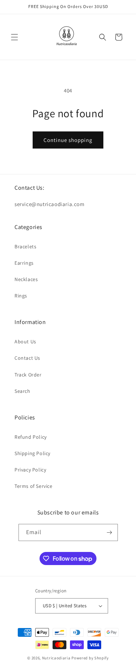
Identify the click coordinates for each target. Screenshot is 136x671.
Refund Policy (31, 437)
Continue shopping (68, 140)
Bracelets (25, 246)
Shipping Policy (32, 453)
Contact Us (27, 358)
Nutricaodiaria (56, 657)
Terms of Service (34, 486)
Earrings (24, 263)
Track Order (28, 374)
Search (22, 391)
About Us (25, 341)
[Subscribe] (110, 532)
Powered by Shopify (90, 657)
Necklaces (26, 279)
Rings (21, 295)
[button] (14, 37)
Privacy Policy (30, 469)
